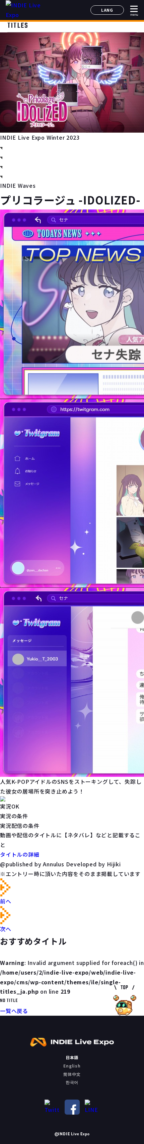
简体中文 (71, 1074)
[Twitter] (52, 1107)
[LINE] (92, 1107)
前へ (5, 901)
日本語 (72, 1057)
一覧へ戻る (14, 1011)
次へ (5, 929)
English (72, 1065)
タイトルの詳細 (20, 854)
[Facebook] (72, 1107)
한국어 (72, 1082)
